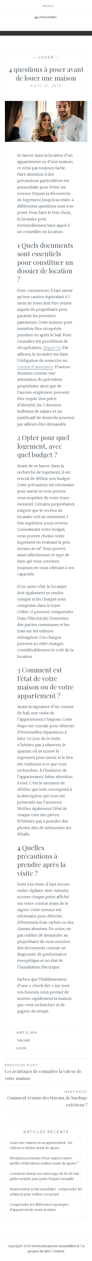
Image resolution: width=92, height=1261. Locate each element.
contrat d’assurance (35, 366)
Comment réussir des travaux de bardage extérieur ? (47, 1099)
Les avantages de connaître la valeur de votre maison (43, 1072)
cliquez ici (52, 347)
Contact (58, 1251)
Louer (46, 57)
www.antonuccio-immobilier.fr (56, 1246)
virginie (23, 1040)
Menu (48, 6)
